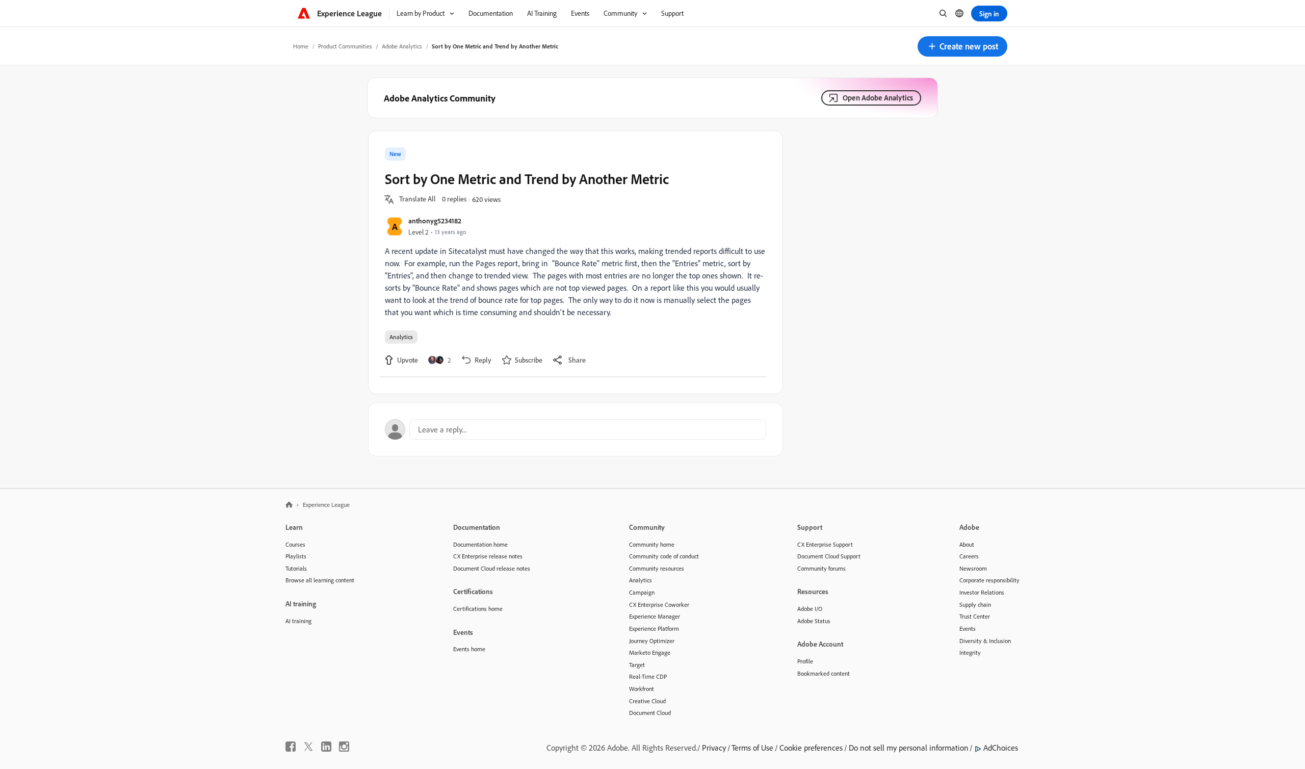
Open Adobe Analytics (878, 97)
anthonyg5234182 (434, 220)
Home (300, 46)
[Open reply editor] (575, 429)
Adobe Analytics (402, 46)
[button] (962, 46)
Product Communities (345, 46)
